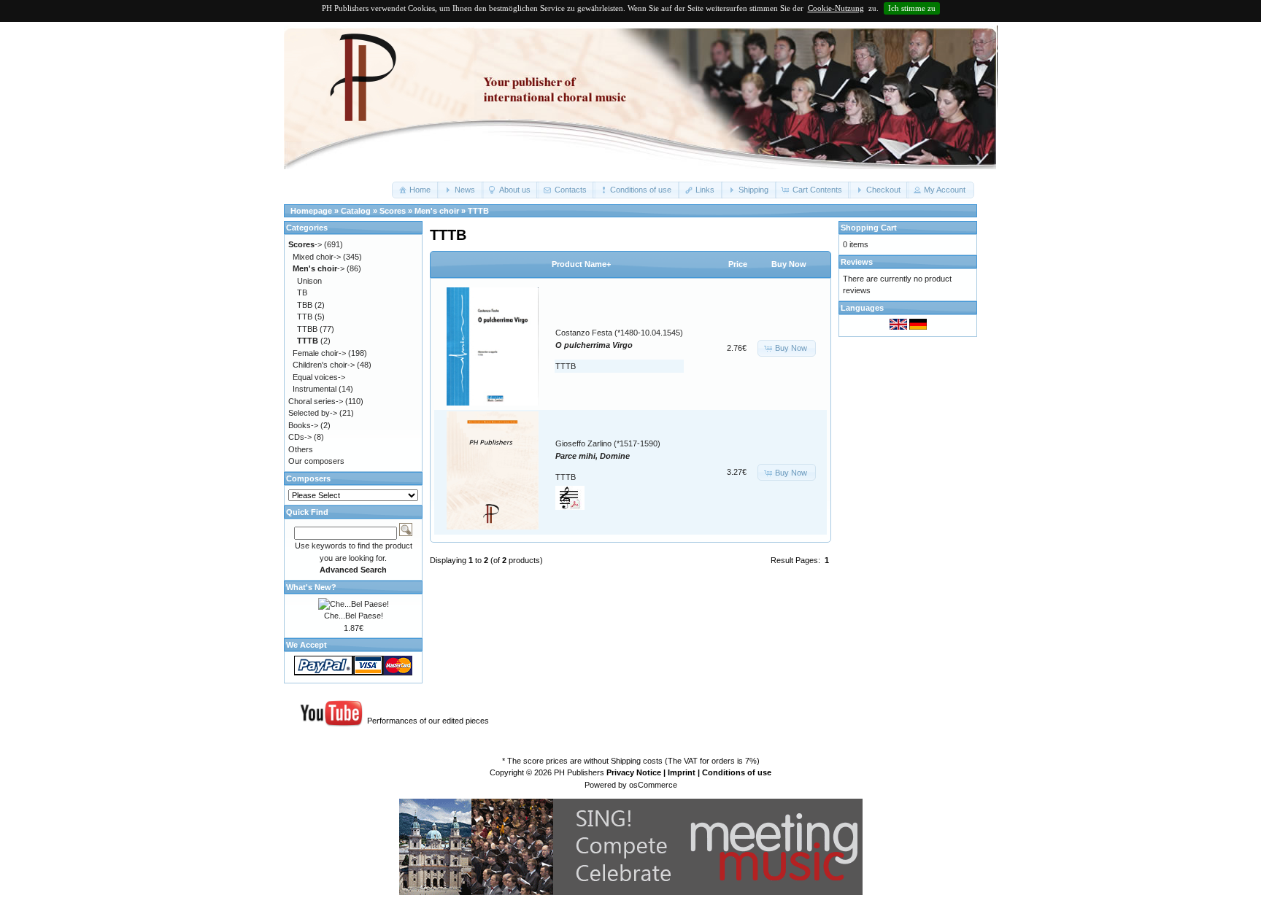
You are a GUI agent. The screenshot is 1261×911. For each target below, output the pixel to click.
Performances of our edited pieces (428, 720)
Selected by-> (312, 412)
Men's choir (436, 210)
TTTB (478, 210)
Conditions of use (736, 772)
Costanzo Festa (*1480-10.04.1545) (619, 332)
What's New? (311, 587)
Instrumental (314, 388)
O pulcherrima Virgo (594, 345)
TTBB (307, 329)
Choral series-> (315, 401)
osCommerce (653, 784)
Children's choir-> (324, 364)
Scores (392, 210)
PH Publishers (579, 772)
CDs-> (300, 437)
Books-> (303, 425)
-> (305, 244)
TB (302, 292)
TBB (304, 305)
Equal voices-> (319, 377)
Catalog (356, 210)
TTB (304, 316)
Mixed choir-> (317, 256)
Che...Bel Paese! (353, 615)
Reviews (857, 261)
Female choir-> (319, 353)
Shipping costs (637, 760)
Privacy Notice (633, 772)
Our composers (316, 461)
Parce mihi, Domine (592, 455)
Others (300, 449)
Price (737, 264)
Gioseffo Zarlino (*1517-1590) (607, 443)
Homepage (311, 210)
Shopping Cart (869, 227)
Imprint (681, 772)
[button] (415, 190)
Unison (309, 280)
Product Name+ (581, 264)
